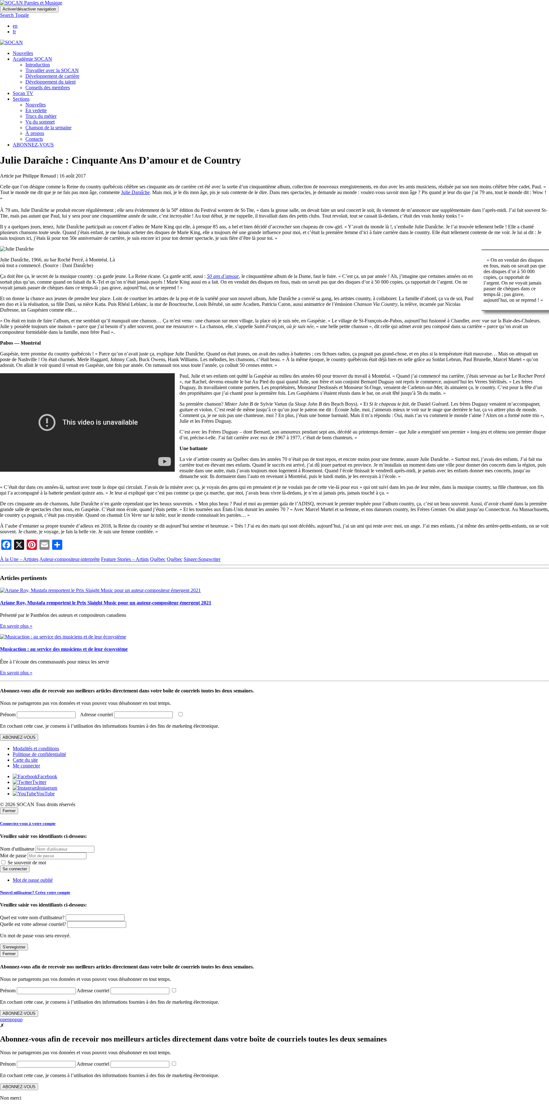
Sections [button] (21, 99)
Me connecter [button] (26, 765)
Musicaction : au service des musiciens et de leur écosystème (64, 649)
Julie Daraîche (135, 192)
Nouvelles (23, 53)
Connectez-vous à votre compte (28, 823)
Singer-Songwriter (202, 559)
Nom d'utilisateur (17, 849)
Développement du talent (50, 81)
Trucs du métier (41, 116)
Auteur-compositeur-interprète (69, 559)
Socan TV (23, 93)
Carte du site (25, 760)
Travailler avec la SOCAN (52, 70)
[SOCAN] (11, 42)
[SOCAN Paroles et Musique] (31, 2)
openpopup (11, 1019)
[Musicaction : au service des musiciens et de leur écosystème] (63, 636)
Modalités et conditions (36, 748)
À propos (34, 133)
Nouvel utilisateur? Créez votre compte (35, 892)
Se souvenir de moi (26, 862)
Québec (158, 559)
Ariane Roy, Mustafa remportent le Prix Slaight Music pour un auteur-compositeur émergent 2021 (105, 602)
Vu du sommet (40, 122)
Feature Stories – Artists (125, 559)
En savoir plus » (16, 626)
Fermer (9, 810)
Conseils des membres (47, 87)
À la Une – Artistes (19, 559)
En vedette (36, 110)
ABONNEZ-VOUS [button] (33, 144)
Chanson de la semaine (48, 127)
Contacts (34, 139)
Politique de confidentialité (39, 754)
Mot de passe (13, 855)
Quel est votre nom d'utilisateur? (32, 917)
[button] (14, 15)
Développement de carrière (52, 76)
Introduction (37, 64)
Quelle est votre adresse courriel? (33, 924)
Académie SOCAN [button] (32, 59)
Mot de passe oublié (33, 880)
